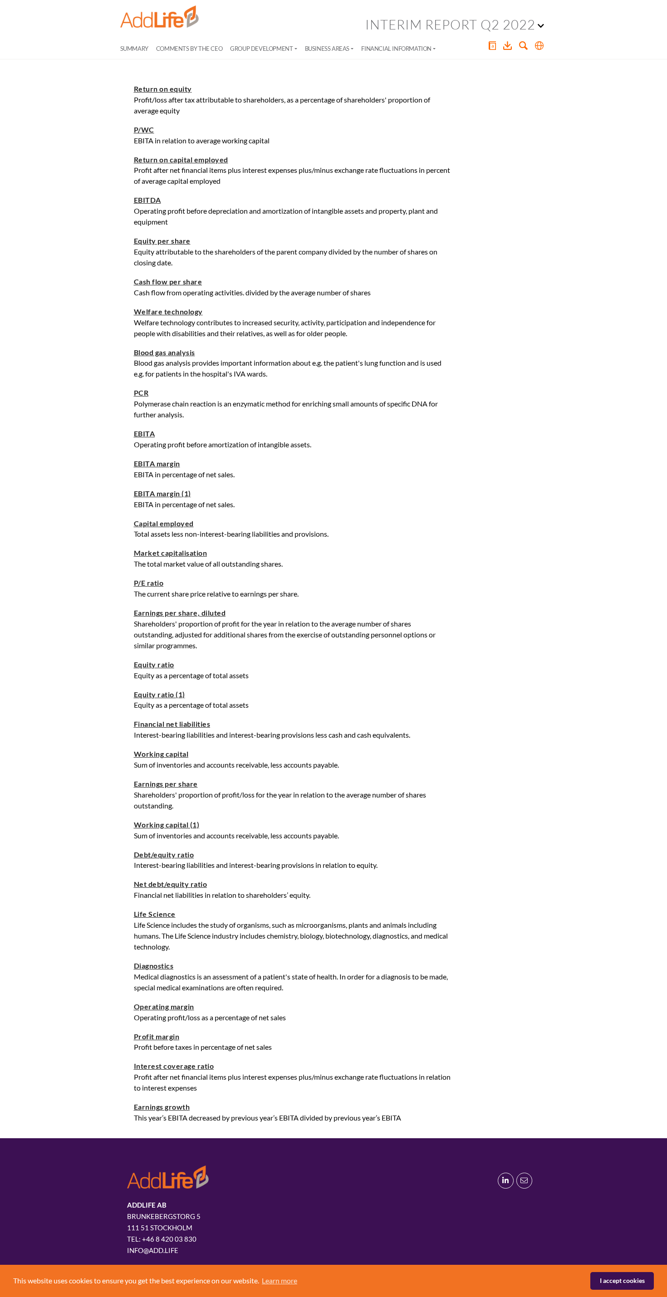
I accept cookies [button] (622, 1280)
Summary (134, 48)
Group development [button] (261, 48)
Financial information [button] (396, 48)
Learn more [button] (279, 1280)
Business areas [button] (327, 48)
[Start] (159, 16)
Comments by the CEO (189, 48)
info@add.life (152, 1250)
